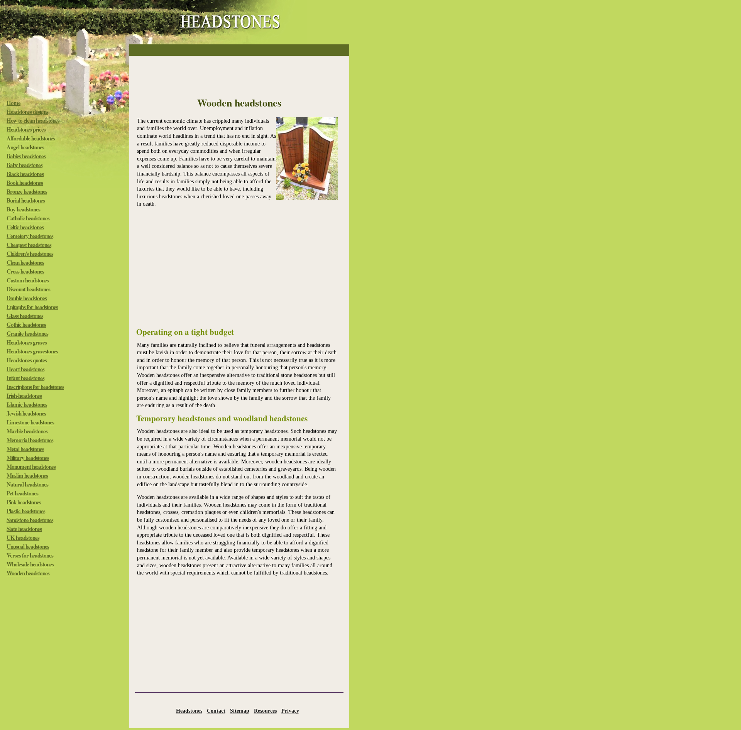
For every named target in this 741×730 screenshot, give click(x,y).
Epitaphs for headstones (32, 306)
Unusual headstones (28, 546)
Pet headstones (22, 493)
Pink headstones (24, 502)
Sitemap (239, 711)
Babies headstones (26, 156)
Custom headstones (28, 280)
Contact (216, 711)
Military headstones (28, 457)
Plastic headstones (26, 511)
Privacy (290, 711)
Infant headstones (25, 377)
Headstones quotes (27, 360)
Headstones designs (27, 111)
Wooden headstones (28, 573)
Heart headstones (25, 369)
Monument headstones (31, 466)
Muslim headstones (27, 475)
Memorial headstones (30, 440)
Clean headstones (25, 262)
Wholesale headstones (30, 564)
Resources (265, 711)
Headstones (189, 711)
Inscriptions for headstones (35, 386)
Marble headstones (27, 431)
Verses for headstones (30, 555)
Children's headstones (30, 253)
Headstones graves (27, 342)
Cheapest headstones (29, 244)
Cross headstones (25, 271)
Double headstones (27, 298)
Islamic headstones (27, 404)
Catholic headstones (28, 218)
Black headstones (25, 173)
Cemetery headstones (30, 236)
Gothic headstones (26, 324)
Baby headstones (24, 165)
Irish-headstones (24, 395)
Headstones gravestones (32, 351)
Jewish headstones (26, 413)
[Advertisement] (239, 50)
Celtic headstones (25, 227)
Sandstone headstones (30, 519)
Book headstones (25, 182)
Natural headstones (27, 484)
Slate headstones (24, 528)
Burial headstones (26, 200)
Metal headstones (25, 448)
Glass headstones (25, 315)
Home (13, 102)
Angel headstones (25, 147)
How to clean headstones (33, 120)
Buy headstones (23, 209)
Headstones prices (26, 129)
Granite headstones (27, 333)
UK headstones (23, 537)
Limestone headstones (30, 422)
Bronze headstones (27, 191)
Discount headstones (28, 289)
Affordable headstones (31, 138)
